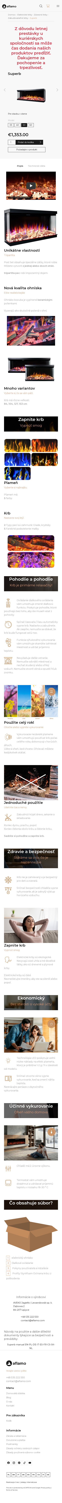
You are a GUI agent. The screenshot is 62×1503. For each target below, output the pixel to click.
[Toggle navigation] (58, 6)
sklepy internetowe (29, 1482)
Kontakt (10, 1405)
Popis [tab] (20, 166)
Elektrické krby (24, 15)
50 (24, 125)
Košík (9, 1421)
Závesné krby (40, 15)
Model (11, 120)
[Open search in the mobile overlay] (46, 6)
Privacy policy (45, 1488)
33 (11, 125)
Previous (4, 90)
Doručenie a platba (15, 1440)
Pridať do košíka (26, 142)
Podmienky (12, 1444)
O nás (9, 1401)
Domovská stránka (15, 1393)
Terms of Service (12, 1490)
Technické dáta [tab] (36, 166)
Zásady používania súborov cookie (23, 1452)
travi (17, 1482)
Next (57, 90)
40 (17, 125)
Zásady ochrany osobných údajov (23, 1448)
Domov (11, 15)
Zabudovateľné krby (18, 18)
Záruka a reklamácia (16, 1436)
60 (30, 125)
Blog (8, 1397)
